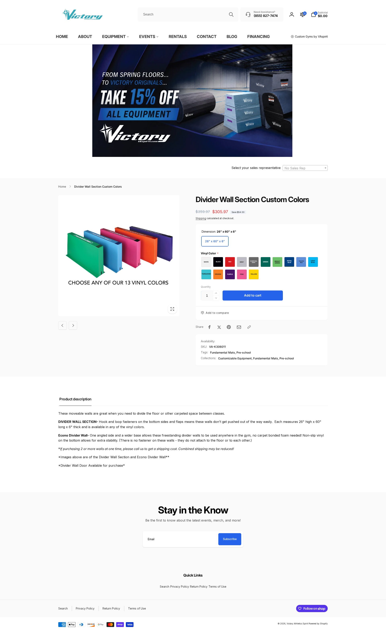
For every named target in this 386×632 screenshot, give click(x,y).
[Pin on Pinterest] (229, 327)
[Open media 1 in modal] (119, 255)
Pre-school (243, 352)
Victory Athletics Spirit (297, 623)
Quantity (206, 286)
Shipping (201, 218)
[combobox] (188, 14)
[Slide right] (73, 325)
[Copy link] (249, 327)
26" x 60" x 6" (215, 241)
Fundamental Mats (222, 352)
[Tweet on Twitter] (219, 327)
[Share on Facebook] (209, 327)
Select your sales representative (256, 168)
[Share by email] (238, 327)
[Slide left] (62, 325)
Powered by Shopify (318, 623)
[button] (319, 14)
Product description (75, 399)
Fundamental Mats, (266, 358)
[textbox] (305, 168)
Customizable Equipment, (235, 358)
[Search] (231, 14)
